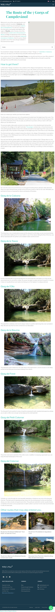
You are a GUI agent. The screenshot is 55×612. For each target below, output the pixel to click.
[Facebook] (3, 577)
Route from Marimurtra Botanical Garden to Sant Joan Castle (13, 557)
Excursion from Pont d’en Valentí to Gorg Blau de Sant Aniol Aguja (41, 557)
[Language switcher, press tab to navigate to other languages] (49, 1)
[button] (53, 4)
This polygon (29, 127)
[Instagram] (6, 577)
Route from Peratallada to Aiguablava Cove (40, 532)
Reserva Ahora (4, 611)
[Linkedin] (9, 577)
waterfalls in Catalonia (45, 52)
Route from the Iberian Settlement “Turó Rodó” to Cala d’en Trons (13, 532)
